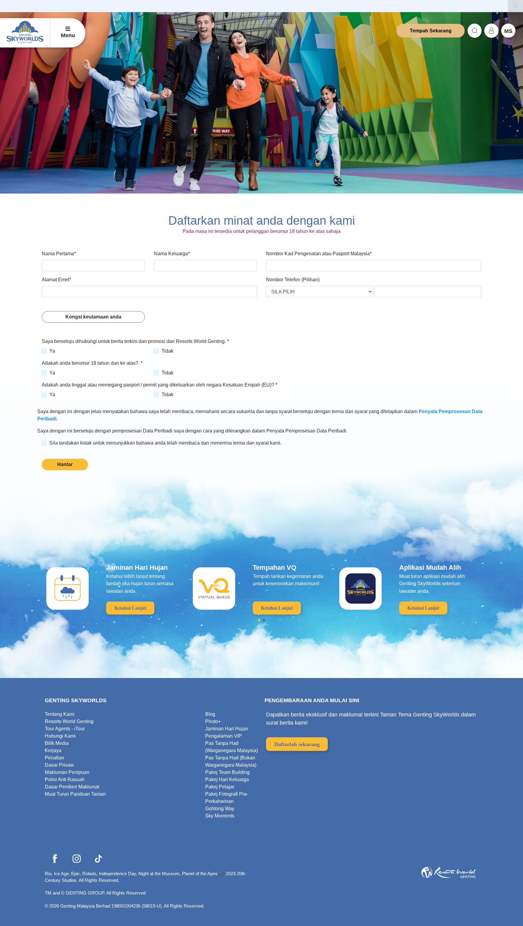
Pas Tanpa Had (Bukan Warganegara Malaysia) (230, 761)
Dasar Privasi (59, 765)
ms (508, 31)
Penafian (54, 757)
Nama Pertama (59, 253)
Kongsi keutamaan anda (93, 316)
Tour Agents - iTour (65, 728)
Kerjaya (53, 750)
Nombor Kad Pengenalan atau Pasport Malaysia (319, 253)
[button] (259, 620)
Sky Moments (219, 815)
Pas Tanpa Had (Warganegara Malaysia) (231, 747)
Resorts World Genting (69, 721)
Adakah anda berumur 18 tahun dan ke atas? (92, 363)
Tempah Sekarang (431, 30)
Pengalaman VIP (223, 736)
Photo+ (213, 721)
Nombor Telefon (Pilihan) (293, 279)
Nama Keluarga (172, 253)
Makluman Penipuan (67, 772)
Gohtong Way (219, 808)
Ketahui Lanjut (130, 608)
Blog (210, 714)
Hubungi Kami (60, 736)
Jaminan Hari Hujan (226, 728)
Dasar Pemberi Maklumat (72, 786)
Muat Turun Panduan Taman (75, 794)
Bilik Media (57, 743)
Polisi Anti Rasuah (64, 779)
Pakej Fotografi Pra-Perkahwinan (226, 797)
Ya (52, 351)
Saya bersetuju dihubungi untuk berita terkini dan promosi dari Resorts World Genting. (135, 341)
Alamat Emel (56, 279)
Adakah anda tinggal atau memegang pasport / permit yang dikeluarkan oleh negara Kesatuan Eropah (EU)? (159, 384)
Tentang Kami (59, 714)
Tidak (167, 351)
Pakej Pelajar (219, 786)
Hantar (65, 464)
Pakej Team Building (227, 772)
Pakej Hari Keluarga (227, 779)
